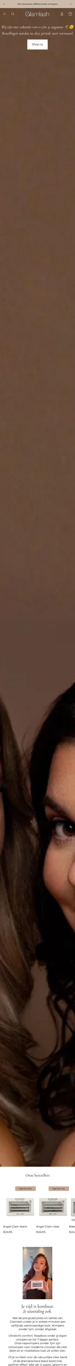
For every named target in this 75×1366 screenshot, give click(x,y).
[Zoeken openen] (12, 14)
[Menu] (4, 13)
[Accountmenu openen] (62, 14)
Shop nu (37, 44)
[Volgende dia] (68, 1212)
